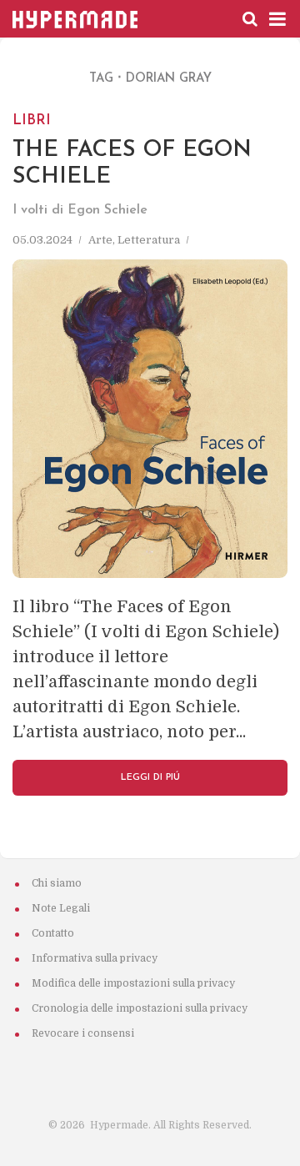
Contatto (53, 933)
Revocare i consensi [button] (83, 1033)
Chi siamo (57, 883)
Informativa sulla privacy (95, 958)
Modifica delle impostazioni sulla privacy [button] (133, 983)
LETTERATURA (149, 240)
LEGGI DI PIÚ (150, 777)
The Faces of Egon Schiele (132, 148)
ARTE (100, 240)
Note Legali (61, 908)
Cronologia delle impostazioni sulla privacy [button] (140, 1008)
